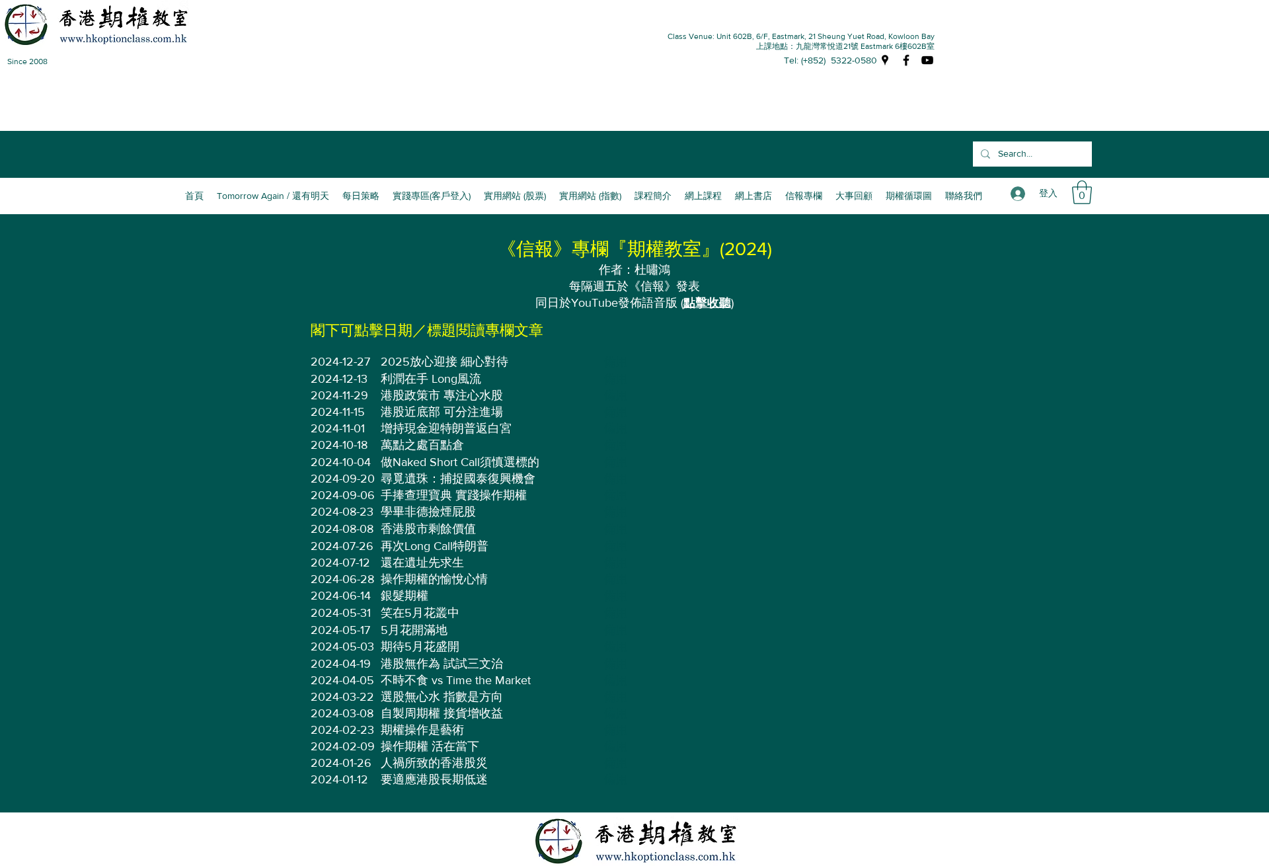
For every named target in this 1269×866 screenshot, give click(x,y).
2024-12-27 (340, 361)
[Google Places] (885, 60)
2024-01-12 (339, 779)
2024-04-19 (341, 663)
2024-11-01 (338, 428)
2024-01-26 (341, 762)
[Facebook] (906, 60)
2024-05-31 (341, 612)
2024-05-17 (340, 630)
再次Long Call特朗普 (434, 546)
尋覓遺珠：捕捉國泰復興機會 (458, 478)
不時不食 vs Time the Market (456, 680)
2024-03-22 (342, 696)
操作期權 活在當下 (430, 746)
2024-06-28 (342, 579)
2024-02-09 (343, 746)
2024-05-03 (342, 646)
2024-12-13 (339, 378)
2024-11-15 (338, 411)
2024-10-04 (341, 462)
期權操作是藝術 (422, 729)
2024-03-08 (342, 713)
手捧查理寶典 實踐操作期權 (454, 495)
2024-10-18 (339, 445)
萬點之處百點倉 (422, 445)
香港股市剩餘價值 (428, 528)
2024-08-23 (342, 511)
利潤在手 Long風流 (431, 378)
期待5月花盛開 (420, 646)
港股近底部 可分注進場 (442, 411)
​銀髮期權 (404, 595)
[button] (653, 196)
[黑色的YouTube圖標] (927, 60)
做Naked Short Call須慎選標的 (460, 462)
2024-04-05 (342, 680)
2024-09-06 (343, 495)
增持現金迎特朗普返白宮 (446, 428)
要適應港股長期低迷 (434, 779)
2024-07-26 (342, 546)
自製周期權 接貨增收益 (442, 713)
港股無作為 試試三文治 (442, 663)
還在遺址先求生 (422, 562)
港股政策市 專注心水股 (442, 395)
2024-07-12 (340, 562)
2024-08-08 (342, 528)
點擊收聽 (707, 302)
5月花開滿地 (414, 630)
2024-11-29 (339, 395)
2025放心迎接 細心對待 (444, 361)
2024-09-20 (343, 478)
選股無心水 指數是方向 (442, 696)
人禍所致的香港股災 (434, 762)
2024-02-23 (342, 729)
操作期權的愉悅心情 (434, 579)
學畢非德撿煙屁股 (428, 511)
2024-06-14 (341, 595)
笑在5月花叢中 (420, 612)
